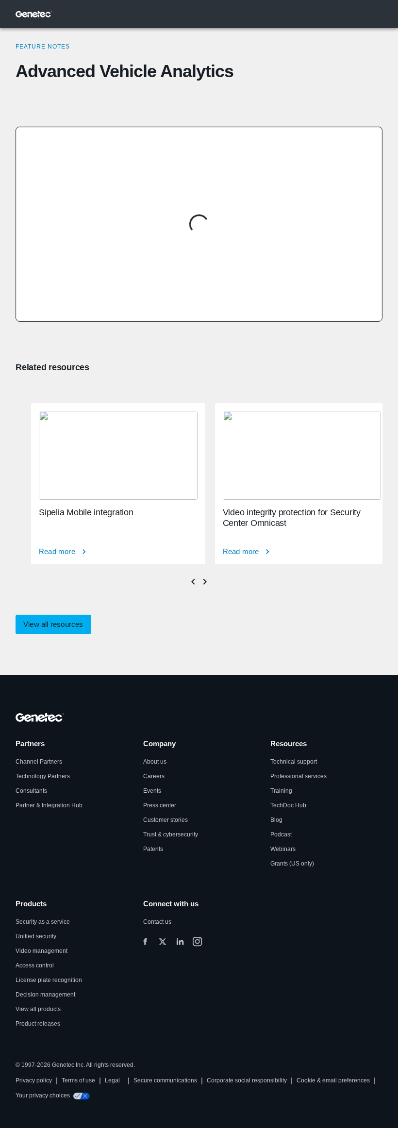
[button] (53, 624)
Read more (57, 551)
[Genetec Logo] (34, 14)
